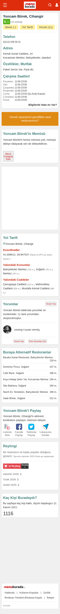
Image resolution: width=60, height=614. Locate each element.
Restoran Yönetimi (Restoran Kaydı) (23, 597)
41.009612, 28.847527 (16, 254)
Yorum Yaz (51, 304)
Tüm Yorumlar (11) (37, 341)
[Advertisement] (30, 198)
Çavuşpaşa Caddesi (15, 284)
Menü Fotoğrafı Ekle (8, 156)
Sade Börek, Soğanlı (14, 398)
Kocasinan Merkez (14, 57)
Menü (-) (10, 27)
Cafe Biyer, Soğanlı (13, 373)
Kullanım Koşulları (29, 592)
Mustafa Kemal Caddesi (36, 288)
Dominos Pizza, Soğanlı (16, 366)
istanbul (46, 57)
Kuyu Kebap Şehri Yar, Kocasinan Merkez (25, 379)
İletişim (50, 597)
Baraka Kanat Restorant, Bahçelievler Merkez (28, 357)
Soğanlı (40, 269)
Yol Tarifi (27, 27)
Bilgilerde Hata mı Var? (42, 104)
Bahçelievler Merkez (15, 269)
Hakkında (10, 592)
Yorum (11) (46, 27)
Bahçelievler (33, 57)
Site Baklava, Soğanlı (14, 385)
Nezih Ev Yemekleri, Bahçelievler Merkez (25, 392)
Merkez (7, 273)
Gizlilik (46, 592)
